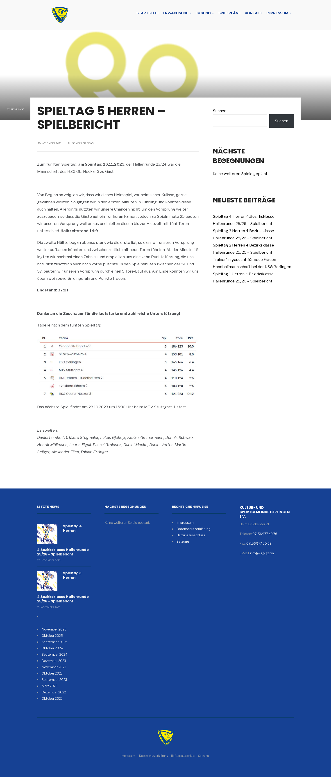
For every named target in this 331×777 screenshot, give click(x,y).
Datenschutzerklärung (193, 529)
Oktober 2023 (52, 673)
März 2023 (49, 686)
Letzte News (48, 506)
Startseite (147, 13)
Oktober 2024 (52, 648)
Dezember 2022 (54, 692)
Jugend (203, 13)
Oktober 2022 (52, 698)
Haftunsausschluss (191, 535)
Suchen (219, 111)
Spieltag (88, 143)
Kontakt (253, 13)
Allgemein (75, 143)
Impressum (277, 13)
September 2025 (54, 642)
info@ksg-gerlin (262, 553)
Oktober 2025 (52, 635)
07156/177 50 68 (259, 543)
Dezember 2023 (54, 661)
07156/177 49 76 (264, 534)
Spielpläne (229, 13)
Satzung (183, 541)
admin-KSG (17, 109)
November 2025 (54, 629)
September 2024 (54, 654)
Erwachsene (175, 13)
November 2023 (54, 667)
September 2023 (54, 680)
